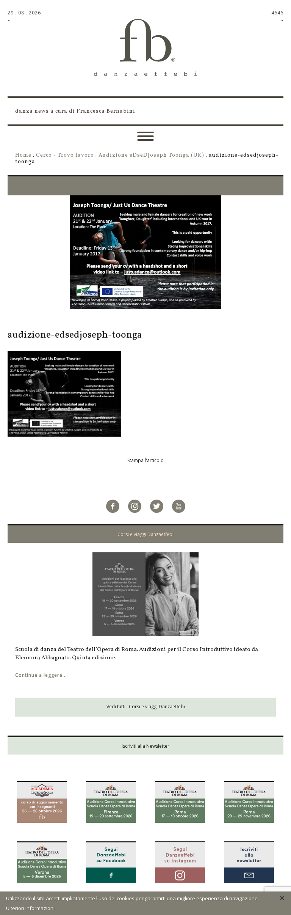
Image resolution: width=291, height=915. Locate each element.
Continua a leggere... (41, 675)
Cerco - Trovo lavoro (65, 155)
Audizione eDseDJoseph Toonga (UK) (151, 155)
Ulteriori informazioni (30, 908)
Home (23, 155)
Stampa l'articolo (145, 460)
